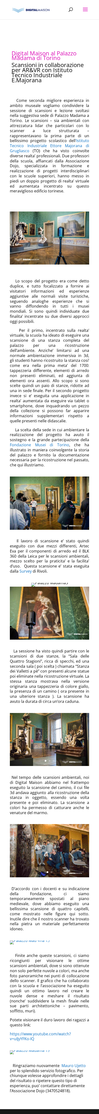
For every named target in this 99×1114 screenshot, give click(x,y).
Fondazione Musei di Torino (39, 444)
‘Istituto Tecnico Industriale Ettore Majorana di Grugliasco (49, 145)
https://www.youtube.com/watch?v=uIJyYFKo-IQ (40, 1036)
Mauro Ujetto (73, 1065)
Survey (25, 571)
